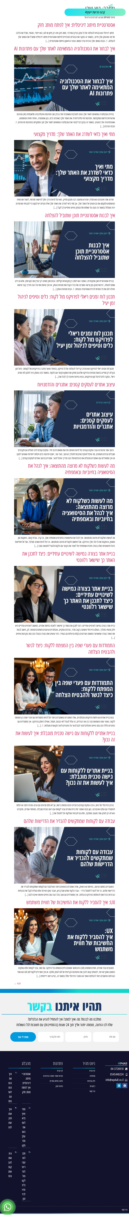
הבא (17, 983)
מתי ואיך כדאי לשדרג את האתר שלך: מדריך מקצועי (74, 134)
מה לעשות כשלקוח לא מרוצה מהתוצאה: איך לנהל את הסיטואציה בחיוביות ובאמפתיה (71, 469)
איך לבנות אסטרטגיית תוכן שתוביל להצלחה (80, 215)
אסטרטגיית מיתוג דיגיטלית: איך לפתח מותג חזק (76, 25)
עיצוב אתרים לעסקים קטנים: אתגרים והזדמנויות (76, 384)
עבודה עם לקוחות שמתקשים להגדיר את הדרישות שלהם (69, 821)
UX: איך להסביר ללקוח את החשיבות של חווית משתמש (70, 902)
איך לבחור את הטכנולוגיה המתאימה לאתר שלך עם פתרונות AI (64, 48)
